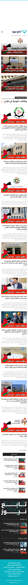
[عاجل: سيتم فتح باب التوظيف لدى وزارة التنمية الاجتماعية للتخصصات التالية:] (14, 151)
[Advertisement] (14, 15)
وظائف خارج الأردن (20, 567)
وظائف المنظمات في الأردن (14, 573)
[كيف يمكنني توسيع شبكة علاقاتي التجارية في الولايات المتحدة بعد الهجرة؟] (23, 544)
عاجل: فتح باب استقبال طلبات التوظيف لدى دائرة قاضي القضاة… (14, 69)
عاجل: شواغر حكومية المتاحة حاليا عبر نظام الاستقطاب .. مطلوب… (14, 51)
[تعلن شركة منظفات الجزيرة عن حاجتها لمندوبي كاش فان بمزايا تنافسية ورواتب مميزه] (22, 482)
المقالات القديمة (22, 450)
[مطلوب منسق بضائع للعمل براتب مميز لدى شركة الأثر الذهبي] (22, 467)
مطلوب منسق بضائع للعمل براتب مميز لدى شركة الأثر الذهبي (11, 467)
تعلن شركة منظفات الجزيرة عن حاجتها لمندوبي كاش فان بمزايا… (10, 482)
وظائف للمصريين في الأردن (14, 569)
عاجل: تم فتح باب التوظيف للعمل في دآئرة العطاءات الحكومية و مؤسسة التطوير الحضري (14, 331)
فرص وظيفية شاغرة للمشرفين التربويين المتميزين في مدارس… (10, 490)
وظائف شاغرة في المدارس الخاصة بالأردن (14, 571)
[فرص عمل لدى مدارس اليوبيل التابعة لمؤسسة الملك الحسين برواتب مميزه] (14, 355)
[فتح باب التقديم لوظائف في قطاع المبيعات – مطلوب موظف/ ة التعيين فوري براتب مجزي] (23, 551)
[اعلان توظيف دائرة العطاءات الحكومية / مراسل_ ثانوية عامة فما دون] (14, 184)
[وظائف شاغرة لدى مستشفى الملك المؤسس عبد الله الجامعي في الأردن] (14, 83)
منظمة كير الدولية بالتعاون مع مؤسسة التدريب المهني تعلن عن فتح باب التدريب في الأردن (14, 263)
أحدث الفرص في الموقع (14, 576)
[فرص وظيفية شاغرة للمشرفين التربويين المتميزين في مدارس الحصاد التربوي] (22, 490)
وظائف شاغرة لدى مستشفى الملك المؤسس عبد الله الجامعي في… (14, 87)
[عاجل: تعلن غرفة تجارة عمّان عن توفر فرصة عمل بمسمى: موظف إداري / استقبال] (14, 286)
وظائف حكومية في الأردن (14, 563)
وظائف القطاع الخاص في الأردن (14, 565)
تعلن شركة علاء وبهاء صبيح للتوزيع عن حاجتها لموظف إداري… (11, 474)
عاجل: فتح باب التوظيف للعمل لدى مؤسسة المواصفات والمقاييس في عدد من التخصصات (14, 401)
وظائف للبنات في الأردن (8, 567)
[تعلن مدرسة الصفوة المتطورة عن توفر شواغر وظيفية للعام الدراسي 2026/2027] (22, 460)
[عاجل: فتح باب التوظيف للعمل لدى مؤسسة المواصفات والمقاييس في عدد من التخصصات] (14, 388)
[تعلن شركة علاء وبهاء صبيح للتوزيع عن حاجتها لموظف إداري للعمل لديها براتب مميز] (22, 474)
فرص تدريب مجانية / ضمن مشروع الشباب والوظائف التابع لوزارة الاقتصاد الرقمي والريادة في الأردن (14, 227)
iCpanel (11, 582)
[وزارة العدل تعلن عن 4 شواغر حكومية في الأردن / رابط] (14, 424)
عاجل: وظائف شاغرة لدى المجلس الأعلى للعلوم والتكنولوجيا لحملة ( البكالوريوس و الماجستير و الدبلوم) (14, 127)
